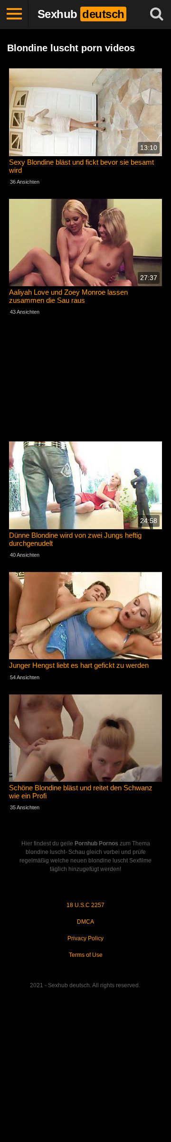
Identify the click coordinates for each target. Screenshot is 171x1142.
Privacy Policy (85, 938)
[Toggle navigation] (14, 14)
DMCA (85, 921)
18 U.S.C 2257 (85, 905)
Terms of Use (86, 955)
